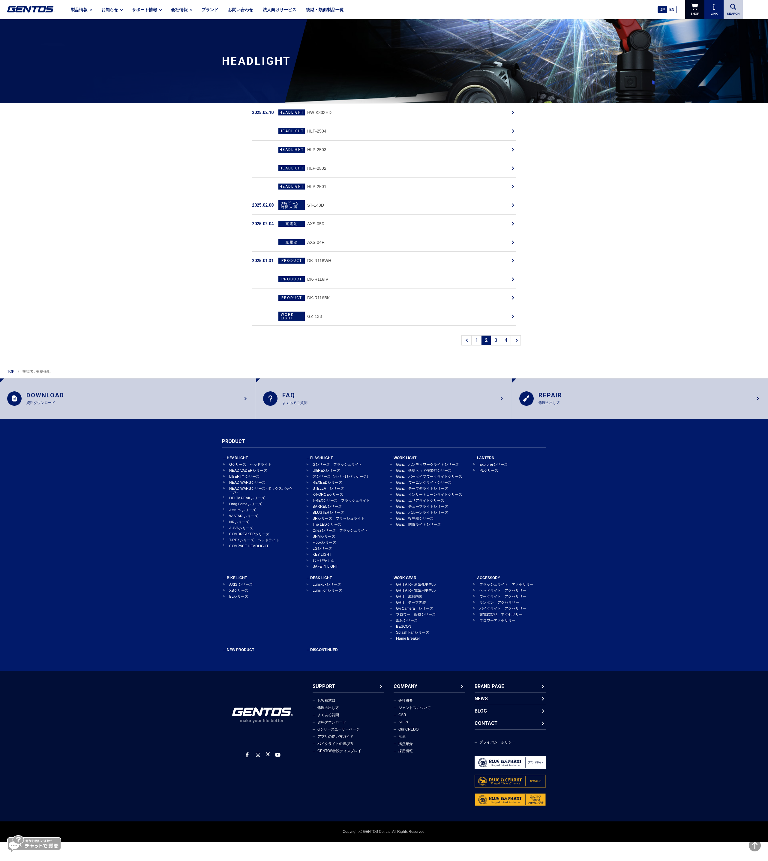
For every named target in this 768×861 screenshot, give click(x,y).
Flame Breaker (408, 638)
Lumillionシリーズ (327, 590)
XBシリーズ (238, 590)
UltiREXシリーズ (326, 470)
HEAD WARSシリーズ (247, 482)
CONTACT (486, 723)
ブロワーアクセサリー (497, 620)
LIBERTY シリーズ (244, 476)
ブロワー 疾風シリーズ (416, 614)
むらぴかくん (323, 560)
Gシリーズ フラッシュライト (337, 464)
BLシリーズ (238, 596)
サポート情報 (144, 9)
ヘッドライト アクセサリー (502, 590)
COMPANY (405, 686)
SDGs (403, 722)
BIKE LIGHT (237, 578)
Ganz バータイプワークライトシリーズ (429, 476)
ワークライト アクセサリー (502, 596)
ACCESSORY (488, 578)
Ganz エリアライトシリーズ (420, 500)
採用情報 (405, 751)
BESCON (403, 626)
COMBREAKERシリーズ (249, 534)
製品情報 (79, 9)
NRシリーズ (239, 522)
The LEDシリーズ (327, 524)
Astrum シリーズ (242, 510)
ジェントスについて (414, 708)
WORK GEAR (405, 578)
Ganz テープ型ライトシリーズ (422, 488)
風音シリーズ (407, 620)
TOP (10, 371)
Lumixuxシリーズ (327, 584)
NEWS (481, 698)
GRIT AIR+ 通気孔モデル (416, 584)
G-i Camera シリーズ (414, 608)
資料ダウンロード (331, 722)
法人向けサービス (279, 9)
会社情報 (179, 9)
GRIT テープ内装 (411, 602)
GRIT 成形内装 (409, 596)
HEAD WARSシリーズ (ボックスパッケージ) (261, 490)
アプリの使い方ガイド (335, 736)
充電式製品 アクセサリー (501, 614)
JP (662, 9)
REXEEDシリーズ (327, 482)
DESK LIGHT (321, 578)
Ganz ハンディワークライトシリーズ (427, 464)
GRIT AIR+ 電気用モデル (416, 590)
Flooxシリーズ (324, 542)
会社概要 (405, 700)
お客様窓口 (326, 700)
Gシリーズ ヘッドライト (250, 464)
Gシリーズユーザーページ (338, 729)
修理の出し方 (328, 708)
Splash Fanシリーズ (412, 632)
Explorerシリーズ (493, 464)
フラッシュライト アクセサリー (506, 584)
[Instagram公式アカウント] (258, 755)
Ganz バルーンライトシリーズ (422, 512)
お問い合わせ (240, 9)
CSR (402, 715)
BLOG (481, 711)
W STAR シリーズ (243, 516)
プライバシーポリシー (497, 742)
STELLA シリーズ (328, 488)
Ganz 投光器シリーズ (415, 518)
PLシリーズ (488, 470)
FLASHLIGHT (321, 458)
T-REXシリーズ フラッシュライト (341, 500)
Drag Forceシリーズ (245, 504)
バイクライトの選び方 (335, 744)
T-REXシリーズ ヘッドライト (254, 540)
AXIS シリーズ (241, 584)
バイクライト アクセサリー (502, 608)
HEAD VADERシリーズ (248, 470)
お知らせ (109, 9)
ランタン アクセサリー (499, 602)
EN (671, 9)
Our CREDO (408, 729)
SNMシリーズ (324, 536)
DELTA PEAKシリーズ (247, 498)
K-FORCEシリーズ (328, 494)
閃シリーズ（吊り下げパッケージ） (341, 476)
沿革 (402, 736)
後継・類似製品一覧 (325, 9)
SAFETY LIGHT (325, 566)
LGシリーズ (322, 548)
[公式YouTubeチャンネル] (278, 755)
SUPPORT (324, 686)
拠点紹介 (405, 744)
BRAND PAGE (489, 686)
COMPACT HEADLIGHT (248, 546)
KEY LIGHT (322, 554)
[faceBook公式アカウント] (247, 755)
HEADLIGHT (237, 458)
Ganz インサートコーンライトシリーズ (429, 494)
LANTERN (485, 458)
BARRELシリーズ (327, 506)
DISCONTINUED (324, 650)
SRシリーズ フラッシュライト (338, 518)
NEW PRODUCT (240, 650)
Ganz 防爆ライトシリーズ (418, 524)
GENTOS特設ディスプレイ (339, 751)
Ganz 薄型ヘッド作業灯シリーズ (424, 470)
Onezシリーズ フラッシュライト (340, 530)
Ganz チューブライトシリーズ (422, 506)
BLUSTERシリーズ (328, 512)
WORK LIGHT (405, 458)
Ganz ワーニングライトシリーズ (424, 482)
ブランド (210, 9)
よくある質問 (328, 715)
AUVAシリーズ (241, 528)
